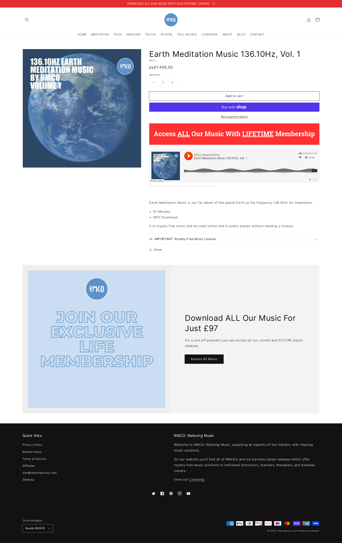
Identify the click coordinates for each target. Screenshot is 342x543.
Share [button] (158, 249)
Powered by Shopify (308, 531)
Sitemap (28, 479)
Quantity (154, 74)
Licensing (196, 479)
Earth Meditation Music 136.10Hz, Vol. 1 (195, 186)
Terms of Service (34, 458)
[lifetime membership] (234, 144)
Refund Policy (32, 451)
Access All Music (204, 359)
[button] (27, 19)
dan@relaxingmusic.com (40, 472)
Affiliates (29, 465)
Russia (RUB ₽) (35, 528)
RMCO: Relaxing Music (160, 186)
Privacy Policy (32, 444)
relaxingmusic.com (287, 531)
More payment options (234, 116)
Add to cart (234, 96)
